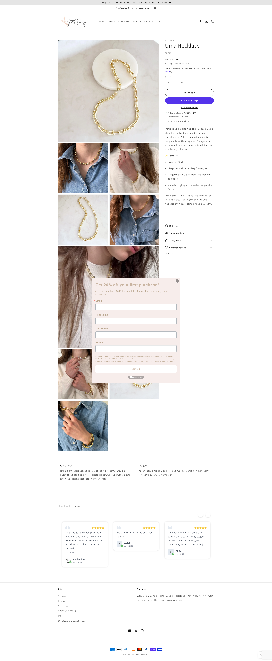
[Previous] (200, 514)
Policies (61, 601)
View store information (178, 121)
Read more (69, 553)
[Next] (208, 514)
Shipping (168, 63)
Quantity (168, 77)
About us (62, 596)
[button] (111, 21)
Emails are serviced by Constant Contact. (160, 361)
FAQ (60, 616)
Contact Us (63, 606)
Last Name (101, 328)
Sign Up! (136, 369)
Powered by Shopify (142, 654)
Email (98, 301)
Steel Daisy (132, 654)
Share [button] (171, 253)
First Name (101, 315)
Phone (99, 342)
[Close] (177, 281)
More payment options (189, 107)
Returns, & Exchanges (68, 610)
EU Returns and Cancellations (71, 621)
